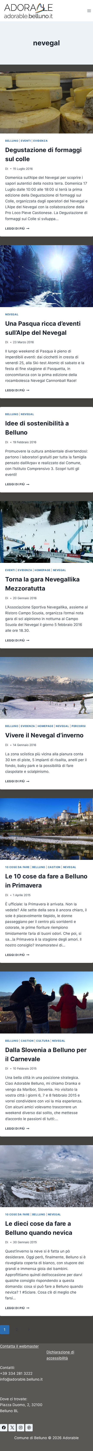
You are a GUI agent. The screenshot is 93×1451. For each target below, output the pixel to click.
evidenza (40, 140)
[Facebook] (3, 1427)
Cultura (43, 1040)
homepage (42, 570)
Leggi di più (17, 228)
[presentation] (46, 102)
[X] (12, 1427)
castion (54, 867)
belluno (11, 140)
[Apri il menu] (89, 10)
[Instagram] (20, 1427)
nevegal (11, 314)
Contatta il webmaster (19, 1346)
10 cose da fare (17, 867)
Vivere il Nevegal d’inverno (44, 735)
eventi (26, 140)
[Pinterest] (29, 1427)
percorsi (79, 726)
